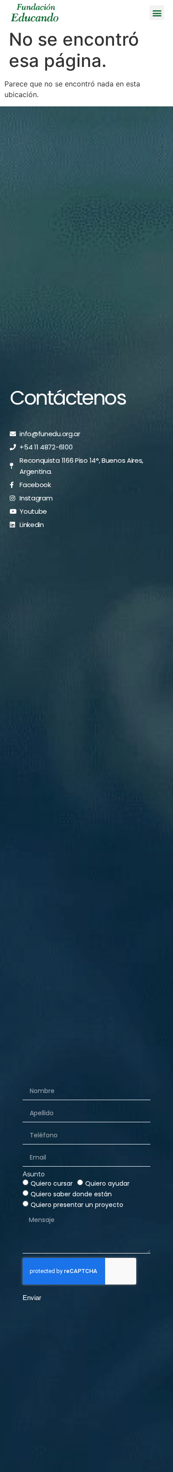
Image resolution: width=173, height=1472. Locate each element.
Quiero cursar (52, 1183)
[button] (156, 12)
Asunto (34, 1174)
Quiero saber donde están (71, 1194)
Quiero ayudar (107, 1183)
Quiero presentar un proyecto (77, 1204)
